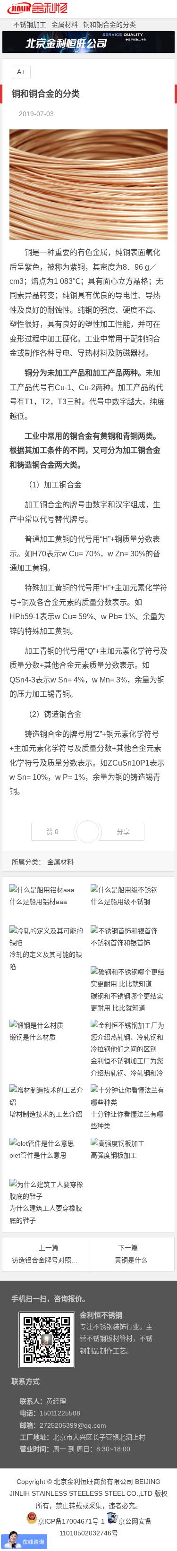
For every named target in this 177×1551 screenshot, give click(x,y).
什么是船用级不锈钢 (120, 901)
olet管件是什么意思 (38, 1155)
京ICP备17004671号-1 (71, 1521)
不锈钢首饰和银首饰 (120, 942)
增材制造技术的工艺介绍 (45, 1114)
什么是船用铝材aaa (38, 901)
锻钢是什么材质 (32, 1037)
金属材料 (64, 24)
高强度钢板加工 (114, 1155)
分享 (123, 831)
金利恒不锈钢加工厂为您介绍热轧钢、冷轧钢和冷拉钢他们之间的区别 (127, 1072)
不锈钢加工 (29, 24)
